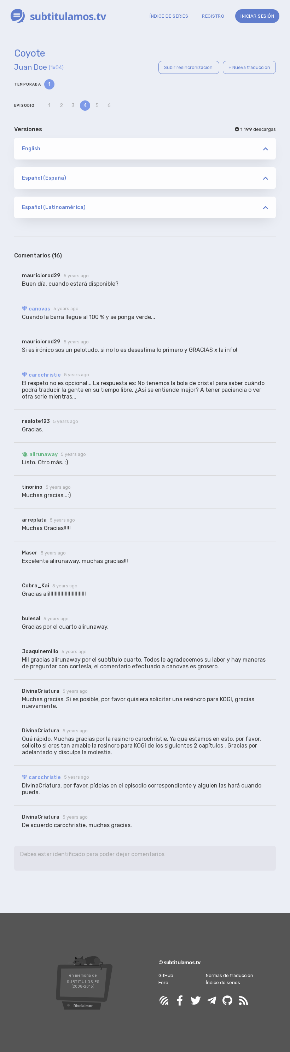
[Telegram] (211, 1001)
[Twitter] (195, 1001)
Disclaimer (83, 1006)
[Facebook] (179, 1001)
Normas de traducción (229, 975)
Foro (163, 982)
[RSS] (243, 1001)
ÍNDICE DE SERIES (169, 16)
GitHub (165, 975)
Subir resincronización (189, 67)
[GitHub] (227, 1001)
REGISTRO (213, 16)
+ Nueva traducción (249, 67)
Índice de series (223, 982)
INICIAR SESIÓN (257, 16)
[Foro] (163, 1001)
